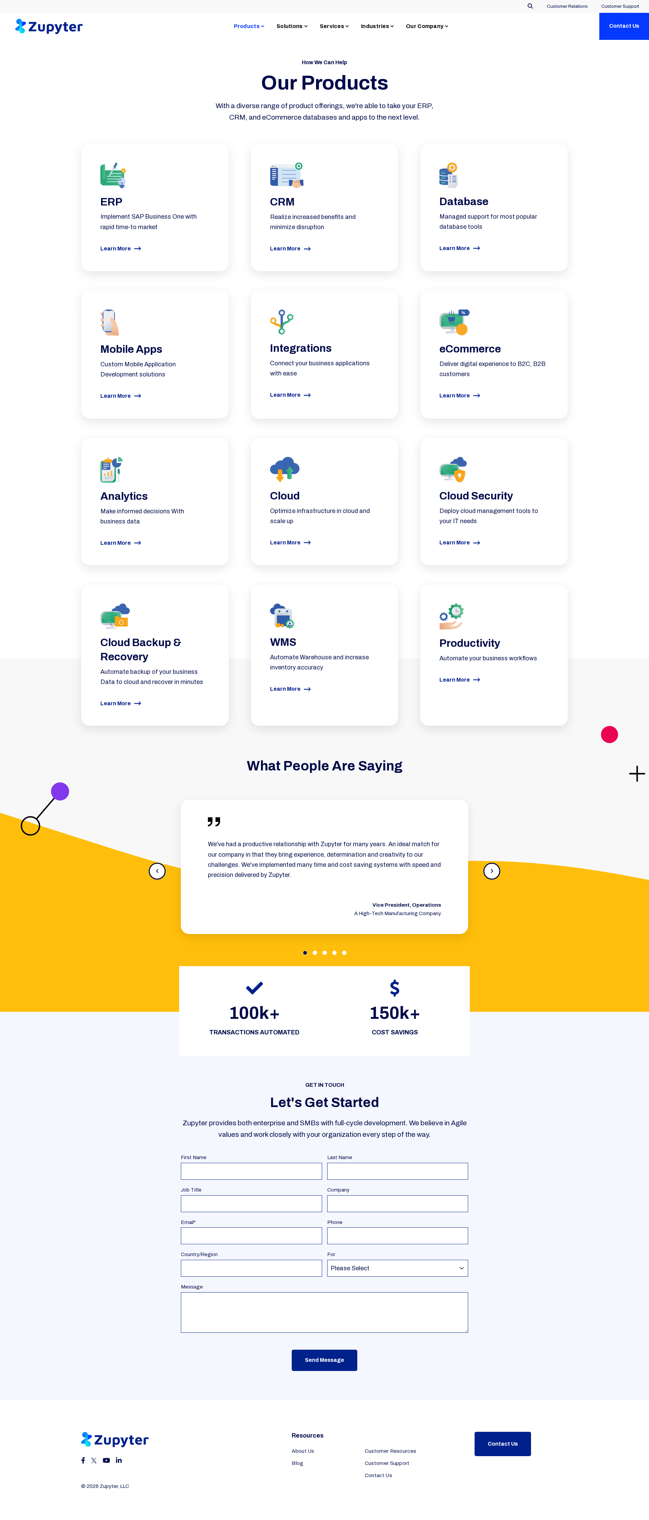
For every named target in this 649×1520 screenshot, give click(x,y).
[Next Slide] (491, 871)
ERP (111, 202)
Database (463, 201)
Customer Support (620, 6)
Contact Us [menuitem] (378, 1475)
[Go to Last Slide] (157, 871)
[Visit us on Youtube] (106, 1460)
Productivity (469, 643)
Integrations (301, 348)
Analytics (124, 496)
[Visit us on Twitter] (94, 1460)
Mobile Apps (131, 349)
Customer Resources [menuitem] (390, 1451)
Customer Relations (567, 6)
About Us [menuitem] (303, 1451)
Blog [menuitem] (297, 1463)
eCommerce (470, 349)
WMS (283, 642)
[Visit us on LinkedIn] (119, 1460)
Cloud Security (476, 496)
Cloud (285, 496)
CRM (282, 202)
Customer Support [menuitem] (387, 1463)
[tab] (305, 953)
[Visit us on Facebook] (83, 1460)
